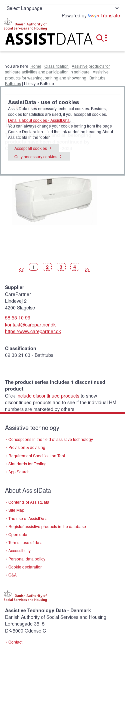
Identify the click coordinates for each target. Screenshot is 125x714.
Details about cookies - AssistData (39, 120)
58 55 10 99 (17, 317)
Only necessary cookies (35, 156)
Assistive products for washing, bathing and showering (57, 74)
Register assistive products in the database (47, 526)
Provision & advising (26, 447)
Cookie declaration (25, 566)
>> (87, 269)
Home (35, 66)
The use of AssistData (28, 518)
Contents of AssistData (28, 502)
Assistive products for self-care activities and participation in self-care (57, 68)
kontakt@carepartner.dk (30, 324)
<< (21, 269)
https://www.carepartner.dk (33, 331)
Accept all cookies (30, 148)
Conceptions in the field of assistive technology (50, 439)
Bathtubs (97, 77)
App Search (19, 471)
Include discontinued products (47, 395)
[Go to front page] (41, 40)
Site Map (16, 510)
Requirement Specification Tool (36, 455)
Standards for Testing (27, 463)
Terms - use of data (25, 542)
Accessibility (19, 550)
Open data (17, 534)
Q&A (12, 574)
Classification (56, 66)
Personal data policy (26, 558)
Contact (15, 642)
